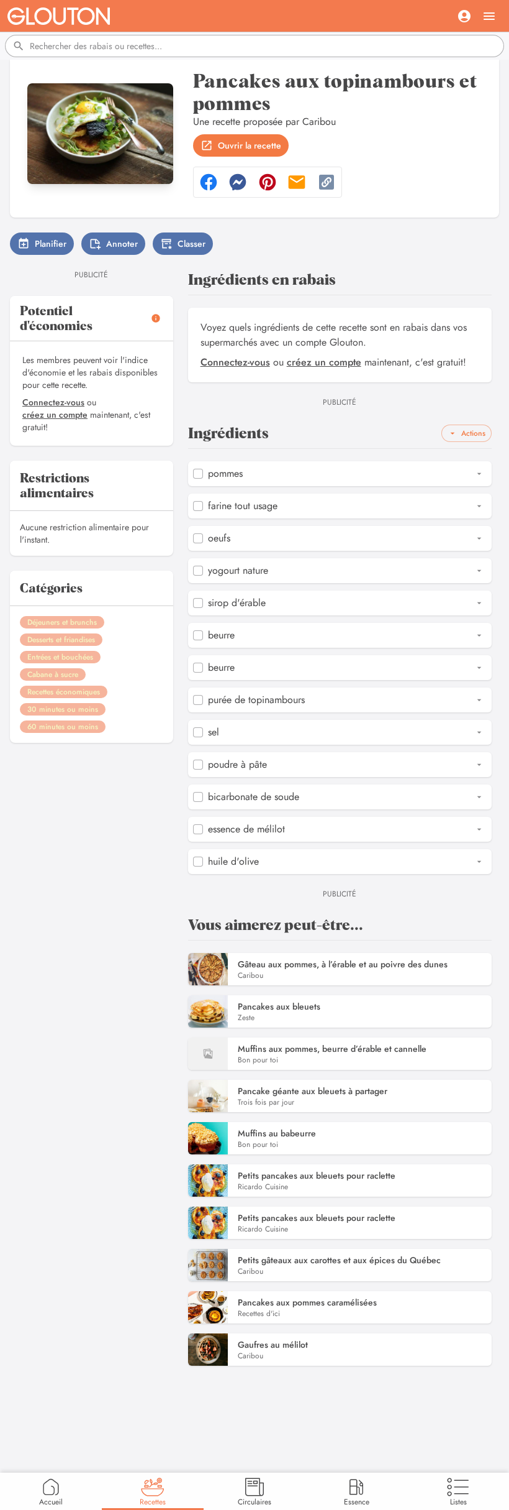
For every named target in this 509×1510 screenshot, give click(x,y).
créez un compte (55, 414)
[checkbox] (198, 474)
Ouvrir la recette (249, 145)
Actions (473, 433)
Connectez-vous (53, 402)
